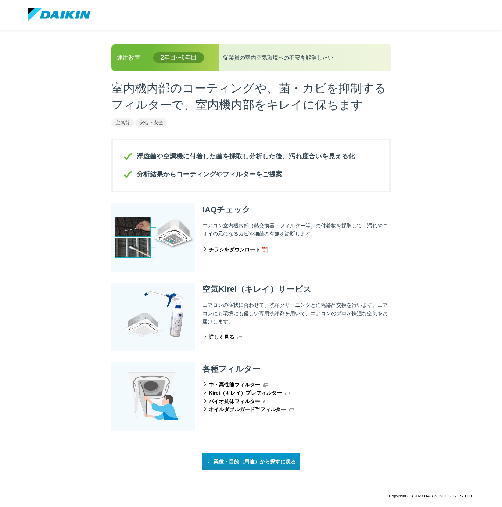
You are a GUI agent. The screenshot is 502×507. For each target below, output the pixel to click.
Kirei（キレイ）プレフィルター (245, 393)
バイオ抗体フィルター (234, 401)
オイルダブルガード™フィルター (247, 409)
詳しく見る (221, 337)
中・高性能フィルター (234, 385)
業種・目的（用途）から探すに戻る (255, 461)
